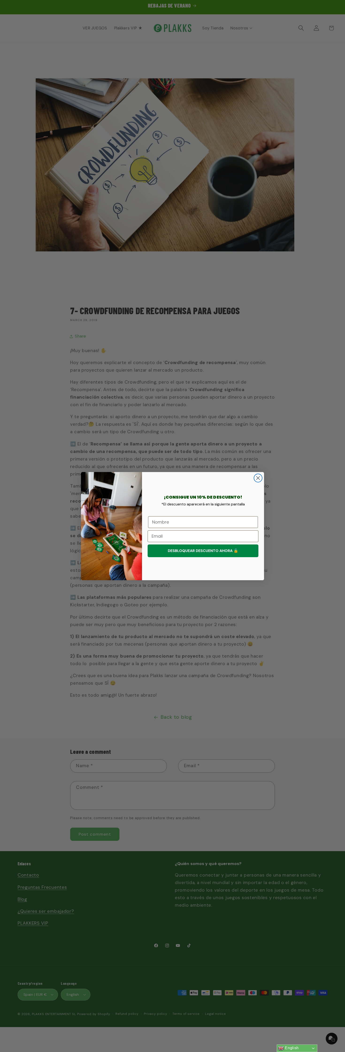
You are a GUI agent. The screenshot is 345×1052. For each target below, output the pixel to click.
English (291, 1048)
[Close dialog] (258, 478)
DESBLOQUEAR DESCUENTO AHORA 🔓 (203, 550)
